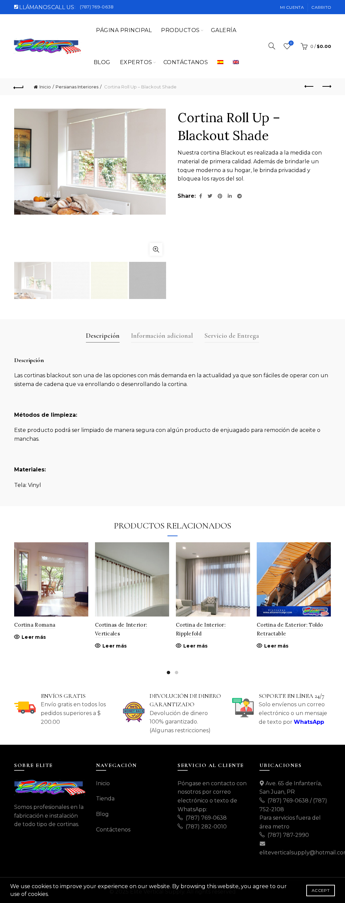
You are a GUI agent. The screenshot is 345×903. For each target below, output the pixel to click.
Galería (224, 30)
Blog (102, 62)
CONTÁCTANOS (185, 62)
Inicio (45, 86)
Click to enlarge (156, 249)
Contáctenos (113, 829)
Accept (321, 890)
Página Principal (124, 30)
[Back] (18, 86)
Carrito (321, 7)
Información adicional (162, 336)
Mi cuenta (292, 7)
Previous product (309, 86)
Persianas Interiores (77, 86)
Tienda (105, 798)
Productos (180, 30)
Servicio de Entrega (232, 336)
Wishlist (291, 43)
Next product (326, 86)
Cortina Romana (34, 625)
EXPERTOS (136, 62)
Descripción (103, 336)
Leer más (34, 637)
